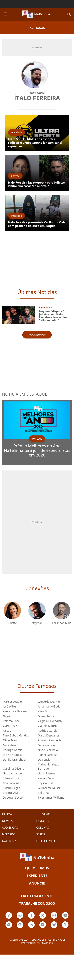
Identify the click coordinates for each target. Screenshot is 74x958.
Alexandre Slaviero (15, 711)
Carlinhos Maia (61, 623)
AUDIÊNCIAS (10, 827)
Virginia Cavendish (50, 721)
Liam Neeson (46, 773)
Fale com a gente (37, 895)
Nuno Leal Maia (48, 750)
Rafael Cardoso (47, 755)
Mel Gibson (10, 745)
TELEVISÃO (43, 814)
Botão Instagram (54, 918)
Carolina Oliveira (13, 768)
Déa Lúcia (44, 760)
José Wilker (10, 706)
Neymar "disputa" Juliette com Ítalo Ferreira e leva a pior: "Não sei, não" (53, 315)
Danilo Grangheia (14, 760)
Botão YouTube (65, 918)
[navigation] (5, 13)
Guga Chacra (46, 716)
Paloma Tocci (11, 721)
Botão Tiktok (9, 918)
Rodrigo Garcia (47, 731)
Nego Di (8, 716)
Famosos (37, 27)
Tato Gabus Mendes (16, 735)
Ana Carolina (11, 783)
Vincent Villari (47, 778)
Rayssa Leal (45, 783)
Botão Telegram (9, 927)
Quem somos (37, 868)
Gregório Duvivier (49, 702)
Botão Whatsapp (20, 918)
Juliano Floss (11, 778)
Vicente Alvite (11, 793)
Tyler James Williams (51, 797)
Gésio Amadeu (12, 773)
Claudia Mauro (47, 726)
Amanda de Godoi (49, 706)
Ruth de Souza (12, 755)
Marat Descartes (48, 735)
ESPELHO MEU (45, 841)
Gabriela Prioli (47, 745)
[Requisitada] (18, 314)
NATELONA (9, 841)
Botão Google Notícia (20, 927)
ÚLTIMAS (7, 814)
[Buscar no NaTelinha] (69, 14)
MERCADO (8, 834)
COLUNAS (42, 827)
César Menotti (12, 740)
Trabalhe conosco (37, 903)
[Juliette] (12, 610)
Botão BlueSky (54, 927)
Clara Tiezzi (10, 726)
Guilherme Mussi (49, 788)
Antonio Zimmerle (49, 740)
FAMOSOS (42, 821)
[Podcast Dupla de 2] (42, 924)
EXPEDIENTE (37, 875)
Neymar (37, 623)
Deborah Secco (13, 797)
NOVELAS (8, 821)
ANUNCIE (37, 883)
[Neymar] (37, 610)
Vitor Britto (45, 711)
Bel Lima (43, 793)
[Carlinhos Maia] (61, 610)
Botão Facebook (31, 918)
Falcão (7, 731)
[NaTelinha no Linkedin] (31, 924)
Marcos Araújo (12, 702)
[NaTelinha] (36, 14)
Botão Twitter (42, 918)
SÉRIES (40, 834)
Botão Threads (65, 927)
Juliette (12, 623)
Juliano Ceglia (11, 788)
